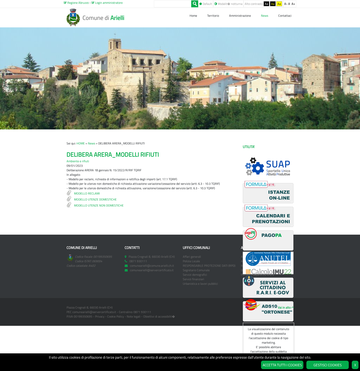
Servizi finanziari (193, 279)
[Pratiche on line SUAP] (268, 178)
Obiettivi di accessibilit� (159, 316)
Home (194, 15)
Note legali (133, 316)
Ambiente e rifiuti (78, 161)
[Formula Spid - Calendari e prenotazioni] (268, 226)
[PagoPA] (268, 249)
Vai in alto (284, 307)
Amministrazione (240, 15)
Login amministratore (108, 2)
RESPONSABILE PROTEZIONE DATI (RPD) (209, 265)
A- (285, 4)
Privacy (99, 316)
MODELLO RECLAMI (87, 193)
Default (207, 4)
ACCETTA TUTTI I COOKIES (282, 365)
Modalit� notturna (229, 4)
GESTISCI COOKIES (328, 365)
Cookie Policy (115, 316)
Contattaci (285, 15)
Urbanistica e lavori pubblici (200, 283)
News (91, 143)
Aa (266, 4)
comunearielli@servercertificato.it (94, 312)
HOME (80, 143)
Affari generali (192, 256)
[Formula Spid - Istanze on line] (268, 202)
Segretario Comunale (196, 270)
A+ (293, 4)
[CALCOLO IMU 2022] (268, 273)
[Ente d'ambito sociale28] (268, 320)
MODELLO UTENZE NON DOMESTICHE (99, 205)
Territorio (213, 15)
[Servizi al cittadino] (268, 296)
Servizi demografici (195, 274)
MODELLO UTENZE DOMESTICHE (95, 199)
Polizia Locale (191, 261)
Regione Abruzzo (78, 2)
